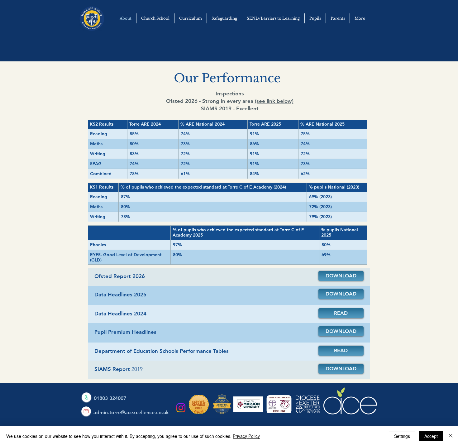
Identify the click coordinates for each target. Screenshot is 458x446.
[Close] (450, 436)
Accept (431, 436)
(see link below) (274, 101)
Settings (402, 436)
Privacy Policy (246, 436)
